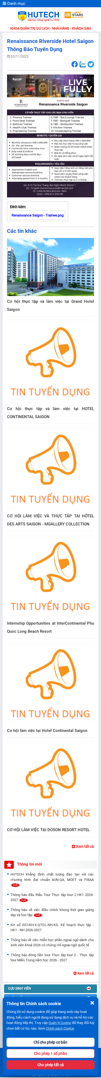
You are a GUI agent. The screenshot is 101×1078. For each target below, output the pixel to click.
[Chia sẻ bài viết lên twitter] (90, 64)
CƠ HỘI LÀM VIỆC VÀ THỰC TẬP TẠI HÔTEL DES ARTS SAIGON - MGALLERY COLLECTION (50, 520)
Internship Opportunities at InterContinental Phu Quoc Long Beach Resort (50, 627)
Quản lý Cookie (59, 1023)
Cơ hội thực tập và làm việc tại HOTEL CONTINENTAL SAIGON (50, 412)
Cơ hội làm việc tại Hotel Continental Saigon (47, 730)
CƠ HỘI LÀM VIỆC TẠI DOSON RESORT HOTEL (48, 829)
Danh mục (15, 3)
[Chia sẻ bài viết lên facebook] (74, 64)
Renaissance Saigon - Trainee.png (38, 215)
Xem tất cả (84, 846)
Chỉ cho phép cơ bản (50, 1042)
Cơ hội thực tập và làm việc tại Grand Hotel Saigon (50, 305)
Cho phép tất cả (50, 1065)
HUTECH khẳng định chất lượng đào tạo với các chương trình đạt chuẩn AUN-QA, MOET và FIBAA (52, 877)
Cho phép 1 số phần (50, 1053)
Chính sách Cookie (60, 1028)
